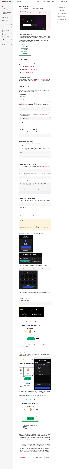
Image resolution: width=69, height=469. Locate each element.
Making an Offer (59, 22)
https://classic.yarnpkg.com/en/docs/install (34, 103)
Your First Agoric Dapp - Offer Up (62, 7)
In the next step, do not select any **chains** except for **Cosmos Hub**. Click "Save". (35, 292)
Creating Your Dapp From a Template (62, 13)
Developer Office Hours (31, 66)
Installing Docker (22, 124)
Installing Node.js (22, 96)
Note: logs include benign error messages (27, 192)
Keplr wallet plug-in (31, 215)
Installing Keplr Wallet (23, 217)
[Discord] (61, 1)
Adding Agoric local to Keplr (24, 346)
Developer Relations (29, 72)
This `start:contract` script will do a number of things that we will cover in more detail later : (35, 208)
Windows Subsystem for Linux (42, 79)
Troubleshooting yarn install (24, 158)
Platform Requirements (60, 10)
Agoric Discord (41, 67)
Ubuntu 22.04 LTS (34, 80)
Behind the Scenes (23, 207)
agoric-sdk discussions (32, 69)
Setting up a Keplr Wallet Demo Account (62, 19)
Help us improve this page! (24, 457)
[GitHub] (63, 1)
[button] (7, 4)
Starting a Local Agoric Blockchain (62, 16)
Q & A (26, 69)
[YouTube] (66, 1)
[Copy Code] (49, 109)
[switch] (58, 1)
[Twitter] (64, 1)
